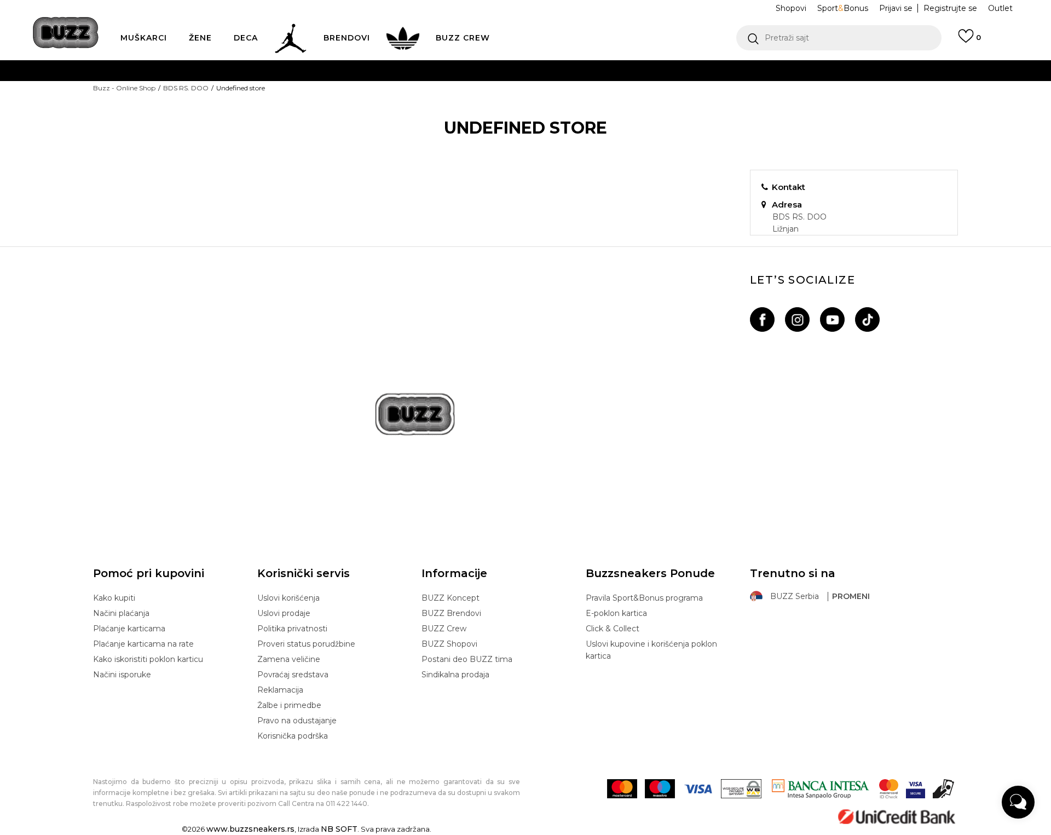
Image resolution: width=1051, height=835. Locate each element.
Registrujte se (950, 8)
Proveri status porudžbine (306, 644)
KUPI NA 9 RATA (418, 92)
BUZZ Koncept (450, 598)
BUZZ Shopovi (449, 644)
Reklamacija (280, 690)
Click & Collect (612, 629)
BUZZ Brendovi (451, 613)
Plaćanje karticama (129, 629)
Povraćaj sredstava (292, 674)
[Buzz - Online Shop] (66, 32)
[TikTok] (867, 319)
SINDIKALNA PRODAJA (381, 136)
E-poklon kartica (616, 613)
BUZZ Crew (443, 629)
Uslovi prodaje (283, 613)
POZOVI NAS (496, 114)
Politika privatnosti (292, 629)
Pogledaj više (629, 71)
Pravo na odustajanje (297, 720)
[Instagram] (797, 319)
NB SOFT (339, 829)
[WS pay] (741, 788)
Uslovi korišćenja (288, 598)
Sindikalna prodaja (455, 674)
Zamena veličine (288, 659)
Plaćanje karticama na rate (143, 644)
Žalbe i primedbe (289, 705)
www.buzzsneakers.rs (250, 829)
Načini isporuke (122, 674)
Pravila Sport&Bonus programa (644, 598)
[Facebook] (762, 319)
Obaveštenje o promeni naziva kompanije (488, 70)
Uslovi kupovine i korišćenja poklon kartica (651, 650)
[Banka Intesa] (820, 788)
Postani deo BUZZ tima (466, 659)
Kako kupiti (114, 598)
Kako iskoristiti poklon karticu (148, 659)
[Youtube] (832, 319)
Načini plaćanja (121, 613)
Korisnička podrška (292, 736)
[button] (839, 37)
